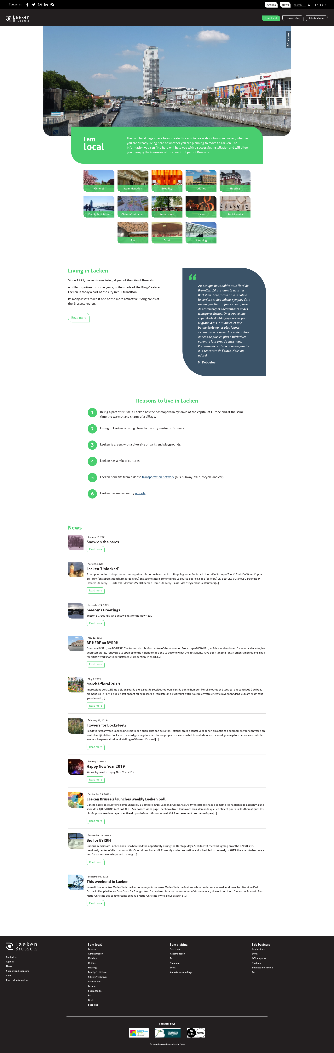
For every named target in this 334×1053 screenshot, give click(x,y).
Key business (258, 949)
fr (321, 5)
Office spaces (259, 958)
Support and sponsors (17, 970)
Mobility (92, 958)
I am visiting (178, 944)
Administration (95, 953)
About (9, 975)
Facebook (27, 4)
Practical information (17, 980)
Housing (92, 967)
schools (140, 493)
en (317, 5)
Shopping (93, 1004)
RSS (52, 4)
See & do (175, 949)
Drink (91, 1000)
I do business (261, 944)
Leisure (92, 986)
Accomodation (177, 953)
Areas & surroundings (181, 972)
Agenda (271, 5)
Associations (94, 981)
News (285, 5)
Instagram (40, 4)
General (92, 949)
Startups (256, 963)
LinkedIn (46, 4)
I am (271, 18)
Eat (89, 995)
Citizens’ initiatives (97, 976)
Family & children (97, 972)
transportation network (158, 477)
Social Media (94, 990)
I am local (95, 944)
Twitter (34, 4)
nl (326, 5)
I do (317, 18)
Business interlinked (262, 967)
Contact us (15, 4)
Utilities (92, 963)
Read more (78, 317)
